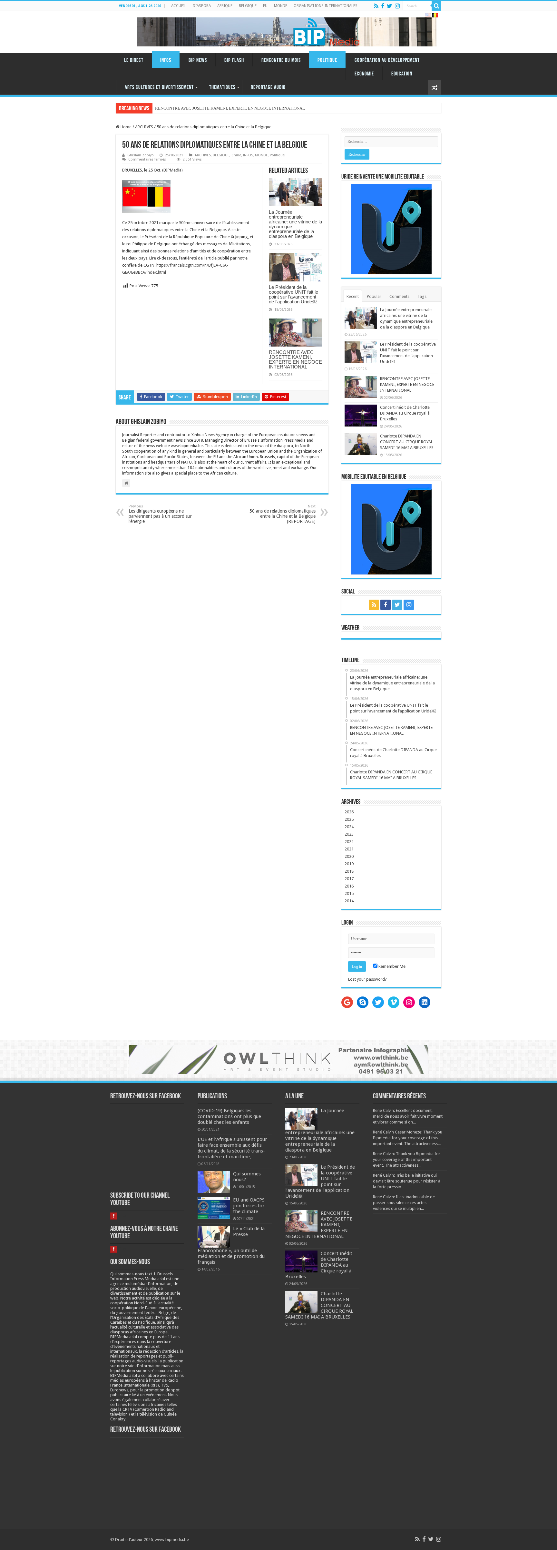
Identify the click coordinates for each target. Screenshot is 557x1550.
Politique (327, 60)
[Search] (436, 6)
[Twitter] (389, 6)
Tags (421, 296)
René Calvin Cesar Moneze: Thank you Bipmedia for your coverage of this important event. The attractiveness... (407, 1138)
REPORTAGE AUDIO (268, 87)
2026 (349, 811)
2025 (349, 819)
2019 (349, 863)
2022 (349, 841)
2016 (349, 886)
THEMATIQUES (222, 87)
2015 (349, 893)
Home (126, 126)
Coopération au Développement (387, 60)
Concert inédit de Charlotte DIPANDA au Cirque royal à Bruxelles (405, 413)
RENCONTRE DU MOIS (281, 60)
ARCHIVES (144, 126)
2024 (349, 826)
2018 (349, 871)
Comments (399, 296)
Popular (374, 296)
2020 (349, 856)
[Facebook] (382, 6)
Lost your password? (367, 979)
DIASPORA (202, 6)
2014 (349, 900)
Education (401, 74)
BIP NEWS (198, 60)
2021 (349, 849)
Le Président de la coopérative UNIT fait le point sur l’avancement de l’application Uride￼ (293, 294)
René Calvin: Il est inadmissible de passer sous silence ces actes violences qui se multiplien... (404, 1202)
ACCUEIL (178, 6)
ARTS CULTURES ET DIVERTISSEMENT (159, 87)
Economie (364, 74)
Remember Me (391, 966)
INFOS (165, 60)
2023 (349, 834)
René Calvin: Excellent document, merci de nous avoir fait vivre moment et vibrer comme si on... (408, 1116)
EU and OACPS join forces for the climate (249, 1205)
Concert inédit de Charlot (177, 108)
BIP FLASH (234, 60)
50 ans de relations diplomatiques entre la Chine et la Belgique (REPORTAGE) (282, 514)
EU (265, 6)
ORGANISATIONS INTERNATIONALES (325, 6)
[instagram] (397, 6)
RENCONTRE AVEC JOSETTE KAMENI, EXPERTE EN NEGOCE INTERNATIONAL (295, 359)
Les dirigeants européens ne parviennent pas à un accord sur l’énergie (160, 514)
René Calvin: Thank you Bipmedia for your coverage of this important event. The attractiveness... (406, 1159)
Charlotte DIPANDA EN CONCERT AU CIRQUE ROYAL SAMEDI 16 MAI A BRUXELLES (407, 442)
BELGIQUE (248, 6)
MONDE (280, 6)
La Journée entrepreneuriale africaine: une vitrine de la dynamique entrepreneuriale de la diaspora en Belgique (295, 224)
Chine (236, 155)
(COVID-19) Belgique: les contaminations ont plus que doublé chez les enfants (229, 1116)
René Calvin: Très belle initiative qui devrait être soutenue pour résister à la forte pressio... (406, 1181)
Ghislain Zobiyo (140, 155)
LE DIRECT (133, 60)
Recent (353, 296)
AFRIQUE (224, 6)
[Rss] (376, 6)
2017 (349, 878)
